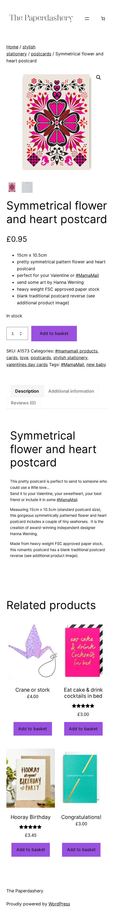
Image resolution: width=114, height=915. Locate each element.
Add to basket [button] (32, 728)
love (24, 357)
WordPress (59, 903)
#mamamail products (76, 351)
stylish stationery (70, 357)
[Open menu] (87, 18)
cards (11, 357)
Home (12, 47)
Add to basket (54, 333)
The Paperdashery (24, 890)
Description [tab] (27, 391)
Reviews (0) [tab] (23, 402)
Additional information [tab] (71, 391)
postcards (41, 53)
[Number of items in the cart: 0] (103, 18)
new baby (96, 364)
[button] (98, 77)
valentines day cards (27, 364)
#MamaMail (87, 275)
